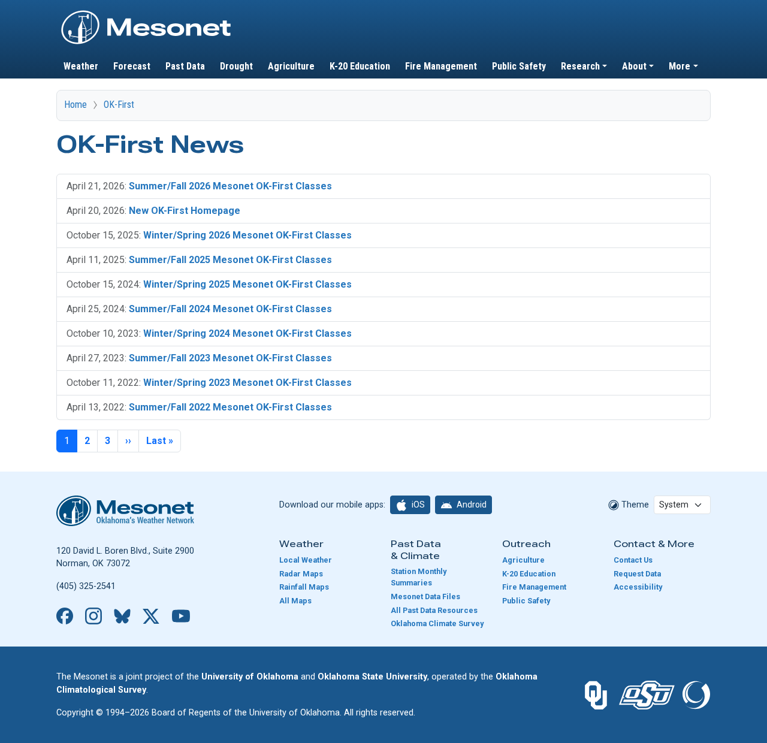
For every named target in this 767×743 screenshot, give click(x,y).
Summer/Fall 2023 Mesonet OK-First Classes (230, 358)
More (679, 66)
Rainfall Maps (304, 586)
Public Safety (519, 66)
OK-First (119, 104)
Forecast (131, 66)
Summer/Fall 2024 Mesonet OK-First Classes (230, 309)
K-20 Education (360, 66)
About (634, 66)
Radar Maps (301, 573)
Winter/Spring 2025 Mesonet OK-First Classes (247, 284)
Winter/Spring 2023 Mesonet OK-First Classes (247, 382)
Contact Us (633, 559)
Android (471, 504)
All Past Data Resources (434, 610)
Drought (236, 66)
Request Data (637, 573)
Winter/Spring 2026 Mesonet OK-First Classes (247, 235)
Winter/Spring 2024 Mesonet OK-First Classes (247, 333)
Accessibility (638, 586)
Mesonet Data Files (425, 596)
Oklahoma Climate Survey (437, 623)
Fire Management (441, 66)
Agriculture (291, 66)
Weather (81, 66)
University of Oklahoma (249, 677)
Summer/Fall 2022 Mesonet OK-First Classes (230, 407)
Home (75, 104)
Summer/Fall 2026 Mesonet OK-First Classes (230, 186)
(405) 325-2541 (86, 586)
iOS (417, 504)
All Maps (295, 600)
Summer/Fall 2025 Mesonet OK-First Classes (230, 259)
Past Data (185, 66)
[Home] (146, 14)
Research (580, 66)
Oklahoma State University (372, 677)
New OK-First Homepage (184, 210)
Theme (634, 505)
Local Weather (305, 559)
